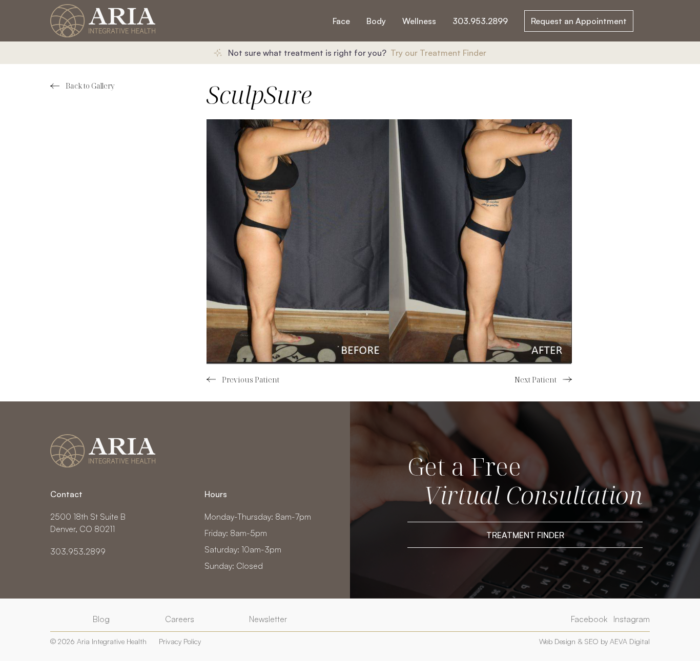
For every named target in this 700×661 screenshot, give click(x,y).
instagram (631, 619)
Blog (101, 619)
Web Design (557, 641)
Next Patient (543, 380)
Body (376, 21)
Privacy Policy (180, 641)
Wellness (419, 21)
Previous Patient (243, 380)
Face (341, 21)
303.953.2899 (480, 21)
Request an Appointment (579, 21)
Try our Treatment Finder (438, 53)
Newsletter (268, 619)
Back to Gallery (90, 86)
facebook (589, 619)
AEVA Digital (630, 641)
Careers (179, 619)
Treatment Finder (525, 535)
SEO (591, 641)
